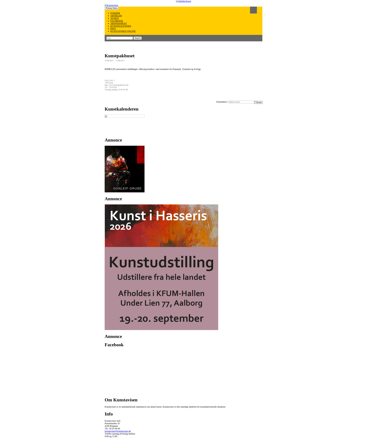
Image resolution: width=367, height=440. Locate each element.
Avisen (114, 18)
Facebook (116, 21)
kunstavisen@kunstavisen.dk (118, 431)
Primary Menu (111, 8)
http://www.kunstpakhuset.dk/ (117, 85)
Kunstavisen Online (123, 31)
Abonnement (118, 23)
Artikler (116, 15)
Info (113, 28)
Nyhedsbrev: (222, 102)
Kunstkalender (120, 26)
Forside (115, 13)
